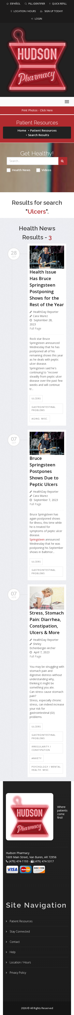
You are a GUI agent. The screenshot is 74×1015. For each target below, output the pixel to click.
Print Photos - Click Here (37, 110)
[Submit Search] (62, 161)
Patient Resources (43, 130)
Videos (46, 170)
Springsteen (37, 539)
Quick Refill (59, 3)
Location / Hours (24, 11)
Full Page (35, 328)
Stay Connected (19, 931)
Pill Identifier (36, 3)
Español (14, 3)
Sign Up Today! (53, 11)
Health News (21, 170)
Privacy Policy (17, 972)
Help (12, 952)
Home (22, 130)
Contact (14, 942)
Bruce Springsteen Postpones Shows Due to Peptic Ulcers (44, 471)
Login (38, 18)
